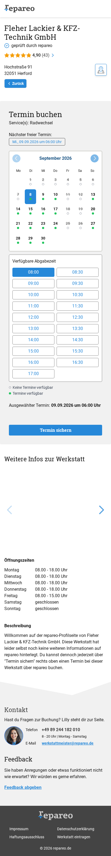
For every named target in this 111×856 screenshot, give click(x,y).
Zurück (18, 83)
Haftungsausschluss (26, 837)
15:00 (33, 351)
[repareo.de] (19, 9)
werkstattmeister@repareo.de (67, 743)
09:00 (33, 283)
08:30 (77, 272)
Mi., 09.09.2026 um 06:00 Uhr (37, 142)
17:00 (33, 373)
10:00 (33, 294)
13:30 (77, 328)
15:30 (77, 351)
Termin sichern (55, 430)
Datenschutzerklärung (75, 829)
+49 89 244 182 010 (61, 729)
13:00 (33, 328)
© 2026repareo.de (55, 848)
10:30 (77, 294)
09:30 (77, 283)
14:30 (77, 339)
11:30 (77, 306)
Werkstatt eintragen (73, 837)
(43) (41, 55)
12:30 (77, 317)
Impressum (18, 829)
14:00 (33, 339)
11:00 (33, 306)
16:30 (77, 362)
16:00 (33, 362)
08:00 (33, 272)
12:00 (33, 317)
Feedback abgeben (22, 787)
